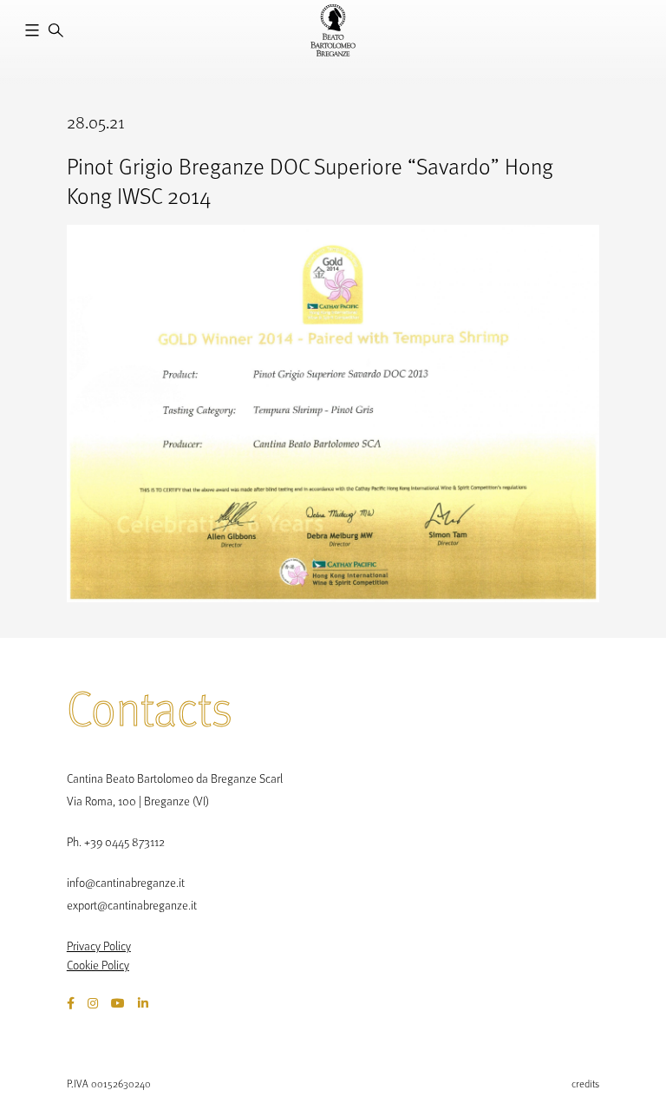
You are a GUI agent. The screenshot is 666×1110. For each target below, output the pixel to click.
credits (585, 1083)
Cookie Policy (98, 964)
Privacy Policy (99, 945)
